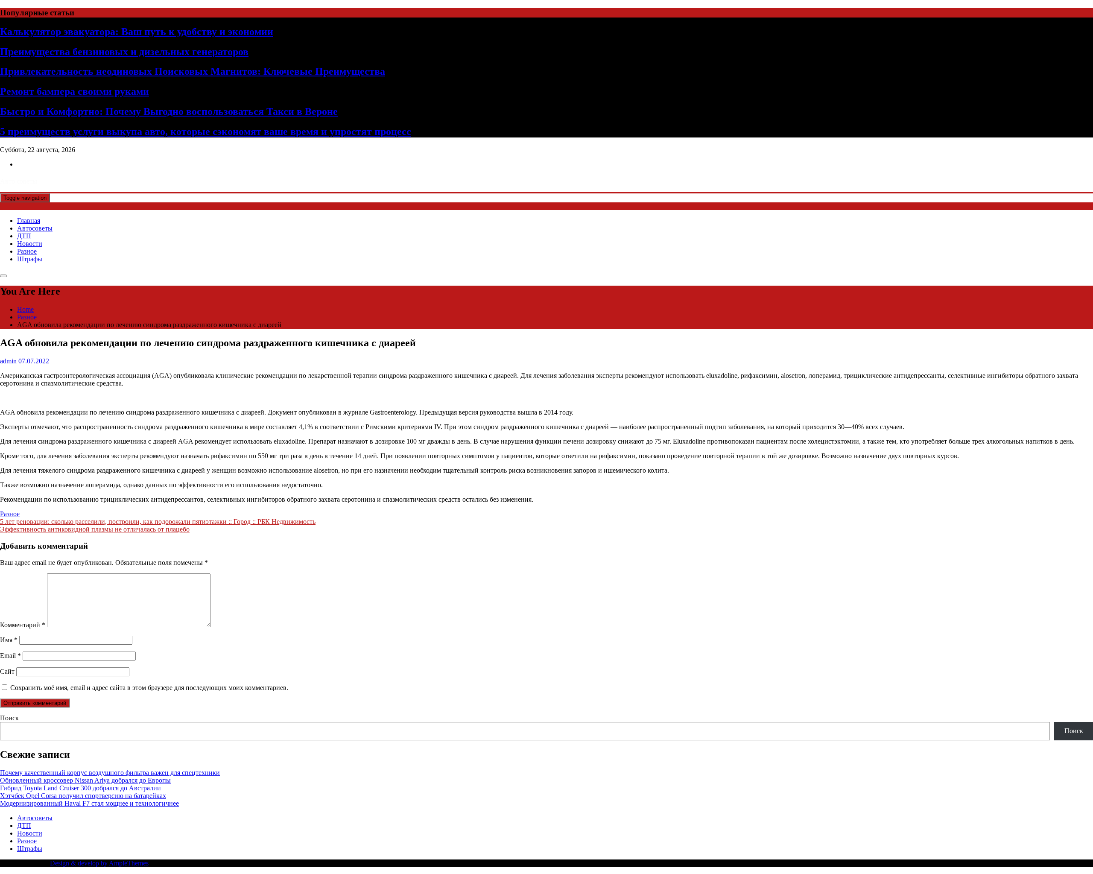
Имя (9, 639)
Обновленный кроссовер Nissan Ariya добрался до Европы (85, 780)
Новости (29, 243)
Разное (27, 251)
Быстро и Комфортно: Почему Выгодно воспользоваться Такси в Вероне (169, 111)
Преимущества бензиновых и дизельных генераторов (124, 51)
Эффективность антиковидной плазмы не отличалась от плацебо (95, 529)
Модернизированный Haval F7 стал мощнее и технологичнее (89, 803)
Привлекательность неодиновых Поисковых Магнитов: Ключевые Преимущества (192, 71)
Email (10, 655)
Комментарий (22, 624)
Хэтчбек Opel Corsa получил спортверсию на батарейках (83, 795)
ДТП (24, 236)
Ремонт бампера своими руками (74, 91)
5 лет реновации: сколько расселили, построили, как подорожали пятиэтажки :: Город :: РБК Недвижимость (158, 521)
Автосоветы (35, 228)
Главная (28, 220)
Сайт (7, 671)
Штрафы (29, 259)
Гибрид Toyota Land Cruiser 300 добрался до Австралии (80, 788)
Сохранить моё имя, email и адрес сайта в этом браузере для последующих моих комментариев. (149, 687)
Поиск (9, 718)
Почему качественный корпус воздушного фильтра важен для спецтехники (110, 772)
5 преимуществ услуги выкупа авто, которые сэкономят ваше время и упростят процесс (205, 131)
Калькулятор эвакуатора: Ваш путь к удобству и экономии (136, 31)
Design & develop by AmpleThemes (99, 863)
